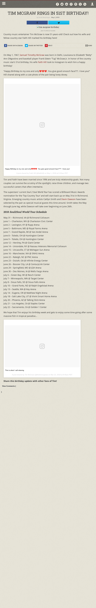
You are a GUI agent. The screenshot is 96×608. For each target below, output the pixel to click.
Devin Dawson (68, 199)
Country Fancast (26, 4)
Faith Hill (42, 62)
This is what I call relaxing (14, 370)
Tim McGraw (29, 375)
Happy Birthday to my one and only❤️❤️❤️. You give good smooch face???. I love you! (37, 169)
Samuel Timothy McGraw (32, 55)
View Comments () (8, 389)
